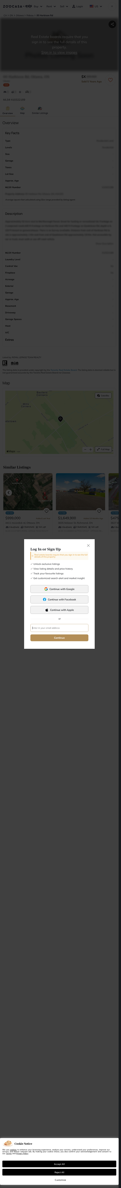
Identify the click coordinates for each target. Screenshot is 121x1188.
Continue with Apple (62, 609)
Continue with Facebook (62, 599)
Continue (59, 637)
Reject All (59, 1172)
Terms (9, 1153)
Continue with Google (62, 589)
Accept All (59, 1164)
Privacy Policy (22, 1153)
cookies (13, 1149)
